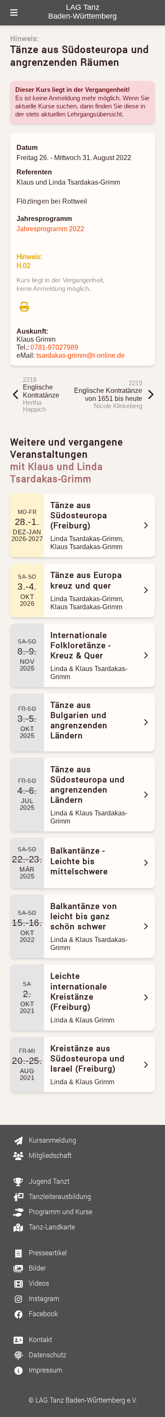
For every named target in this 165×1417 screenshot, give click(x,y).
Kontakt (39, 1339)
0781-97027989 (54, 347)
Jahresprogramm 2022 (50, 228)
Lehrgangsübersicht (94, 114)
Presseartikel (47, 1252)
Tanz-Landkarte (51, 1226)
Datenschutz (46, 1354)
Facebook (42, 1313)
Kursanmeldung (51, 1139)
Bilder (36, 1267)
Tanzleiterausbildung (59, 1196)
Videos (38, 1283)
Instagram (43, 1298)
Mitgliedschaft (49, 1155)
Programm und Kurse (59, 1211)
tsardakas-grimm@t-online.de (80, 355)
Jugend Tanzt (48, 1181)
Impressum (44, 1369)
